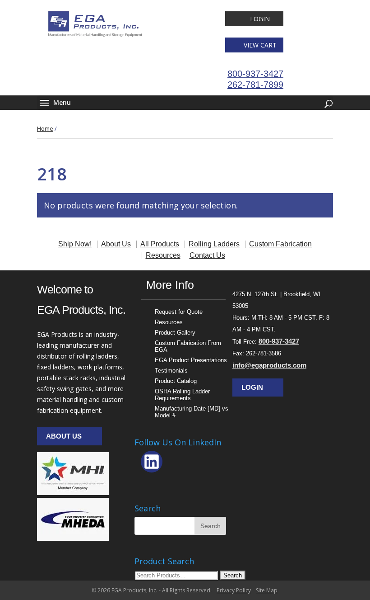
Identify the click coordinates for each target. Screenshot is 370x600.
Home (45, 128)
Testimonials (171, 370)
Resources (169, 322)
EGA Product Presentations (191, 360)
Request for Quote (179, 311)
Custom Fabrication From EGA (188, 346)
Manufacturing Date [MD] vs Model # (191, 412)
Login (260, 18)
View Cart (260, 45)
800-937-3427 (255, 74)
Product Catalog (176, 381)
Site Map (267, 590)
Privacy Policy (234, 590)
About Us (64, 436)
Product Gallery (175, 332)
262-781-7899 (255, 85)
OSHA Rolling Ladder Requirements (182, 395)
